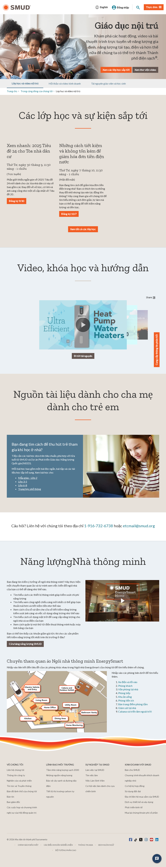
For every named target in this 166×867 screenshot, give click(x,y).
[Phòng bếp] (29, 718)
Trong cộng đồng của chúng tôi (37, 91)
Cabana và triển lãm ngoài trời (135, 711)
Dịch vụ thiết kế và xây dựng (139, 802)
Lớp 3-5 (22, 481)
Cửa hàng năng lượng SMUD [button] (25, 643)
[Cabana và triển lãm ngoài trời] (68, 689)
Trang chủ (12, 91)
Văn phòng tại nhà (128, 689)
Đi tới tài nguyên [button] (83, 355)
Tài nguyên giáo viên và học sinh (108, 83)
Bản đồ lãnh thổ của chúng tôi (22, 791)
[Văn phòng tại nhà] (50, 707)
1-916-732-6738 (98, 525)
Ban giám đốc (13, 802)
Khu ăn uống (125, 696)
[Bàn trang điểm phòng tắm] (89, 713)
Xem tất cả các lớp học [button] (83, 229)
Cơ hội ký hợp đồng (134, 786)
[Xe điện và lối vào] (32, 688)
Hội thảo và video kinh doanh (65, 83)
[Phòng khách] (41, 700)
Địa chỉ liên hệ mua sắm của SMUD (142, 796)
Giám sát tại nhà (127, 707)
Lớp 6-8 (22, 485)
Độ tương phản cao (65, 850)
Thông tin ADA (85, 845)
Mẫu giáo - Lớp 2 (27, 477)
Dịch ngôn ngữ (106, 845)
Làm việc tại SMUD (94, 770)
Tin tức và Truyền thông (19, 786)
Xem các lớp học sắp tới (116, 69)
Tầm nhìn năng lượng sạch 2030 (62, 770)
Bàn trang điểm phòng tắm (133, 704)
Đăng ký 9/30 (16, 200)
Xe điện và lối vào (127, 682)
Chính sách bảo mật (28, 845)
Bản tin (10, 796)
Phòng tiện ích (126, 700)
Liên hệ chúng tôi (15, 770)
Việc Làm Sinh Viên (95, 780)
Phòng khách (125, 685)
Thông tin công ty (16, 775)
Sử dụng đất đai (133, 791)
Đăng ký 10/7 (69, 213)
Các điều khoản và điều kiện (58, 845)
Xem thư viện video (145, 69)
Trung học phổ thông (29, 489)
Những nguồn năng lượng (59, 775)
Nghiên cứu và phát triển (19, 780)
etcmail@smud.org (139, 525)
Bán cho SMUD (132, 770)
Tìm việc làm (91, 775)
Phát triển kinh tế (133, 807)
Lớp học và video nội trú (25, 83)
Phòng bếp (124, 693)
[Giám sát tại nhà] (74, 725)
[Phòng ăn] (60, 718)
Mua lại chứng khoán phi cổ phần (141, 812)
